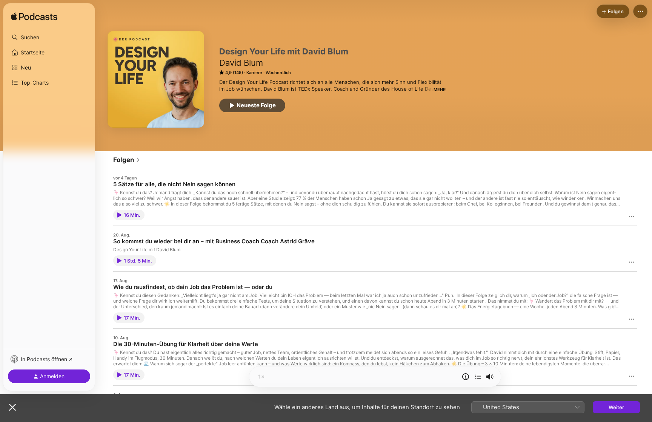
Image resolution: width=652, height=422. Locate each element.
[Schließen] (12, 407)
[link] (126, 160)
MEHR (440, 89)
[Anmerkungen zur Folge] (465, 376)
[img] (34, 17)
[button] (49, 37)
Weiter (616, 407)
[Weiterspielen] (478, 376)
